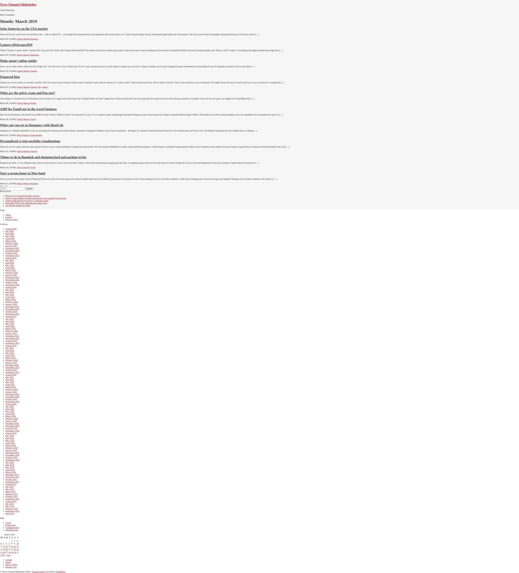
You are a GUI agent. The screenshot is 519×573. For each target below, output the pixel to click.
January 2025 (11, 275)
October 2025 (11, 253)
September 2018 (12, 460)
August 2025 (10, 258)
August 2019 (10, 433)
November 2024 (12, 280)
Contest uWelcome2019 (16, 45)
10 (18, 543)
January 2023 (11, 333)
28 (10, 552)
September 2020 (12, 401)
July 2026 (9, 231)
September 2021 (12, 372)
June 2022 (9, 350)
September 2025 (12, 255)
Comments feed (12, 527)
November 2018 (12, 455)
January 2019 (11, 450)
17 (18, 546)
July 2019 (9, 436)
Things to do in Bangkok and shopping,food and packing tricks (43, 157)
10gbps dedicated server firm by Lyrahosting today (27, 201)
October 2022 (11, 341)
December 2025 (12, 248)
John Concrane (23, 167)
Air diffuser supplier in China (17, 205)
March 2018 (10, 472)
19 (4, 549)
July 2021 (9, 377)
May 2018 (9, 467)
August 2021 (10, 375)
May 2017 (9, 489)
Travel (33, 119)
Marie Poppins (23, 135)
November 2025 (12, 251)
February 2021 (11, 389)
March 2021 (10, 387)
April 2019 (10, 443)
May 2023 (9, 324)
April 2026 (10, 238)
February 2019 (11, 448)
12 (4, 546)
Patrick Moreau (23, 39)
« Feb (2, 555)
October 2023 (11, 311)
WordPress (60, 572)
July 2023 (9, 319)
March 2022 (10, 358)
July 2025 (9, 260)
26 (4, 552)
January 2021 (11, 392)
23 (15, 549)
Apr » (8, 555)
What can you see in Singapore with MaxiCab (31, 125)
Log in (8, 523)
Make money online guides (18, 60)
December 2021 (12, 365)
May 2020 (9, 411)
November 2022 (12, 338)
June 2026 (9, 234)
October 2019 (11, 428)
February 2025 (11, 272)
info (39, 87)
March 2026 (10, 241)
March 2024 (10, 299)
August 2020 (10, 404)
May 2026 (9, 236)
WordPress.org (11, 530)
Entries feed (10, 525)
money (45, 87)
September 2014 (12, 511)
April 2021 (10, 384)
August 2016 (10, 501)
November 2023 (12, 309)
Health (33, 103)
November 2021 (12, 367)
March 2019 (10, 445)
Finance (33, 71)
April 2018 (10, 470)
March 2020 (10, 416)
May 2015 (9, 506)
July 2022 (9, 348)
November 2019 (12, 426)
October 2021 (11, 370)
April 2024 (10, 297)
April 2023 (10, 326)
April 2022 (10, 355)
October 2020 (11, 399)
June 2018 (9, 465)
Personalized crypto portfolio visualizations (30, 141)
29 (12, 552)
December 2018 (12, 453)
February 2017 (11, 494)
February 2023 (11, 331)
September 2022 (12, 343)
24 (18, 549)
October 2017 (11, 479)
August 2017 (10, 484)
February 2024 (11, 302)
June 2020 (9, 409)
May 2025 (9, 265)
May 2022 (9, 353)
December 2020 (12, 394)
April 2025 (10, 268)
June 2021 (9, 380)
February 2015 (11, 509)
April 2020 (10, 414)
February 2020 (11, 419)
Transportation (36, 135)
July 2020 (9, 406)
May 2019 (9, 440)
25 (1, 552)
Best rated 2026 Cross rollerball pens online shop (26, 203)
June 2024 (9, 292)
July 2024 (9, 290)
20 (7, 549)
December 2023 (12, 307)
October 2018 (11, 457)
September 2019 (12, 431)
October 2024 (11, 282)
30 (15, 552)
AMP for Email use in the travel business (28, 109)
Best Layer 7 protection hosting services (22, 196)
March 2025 (10, 270)
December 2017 (12, 474)
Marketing (34, 55)
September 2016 (12, 499)
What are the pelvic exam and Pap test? (27, 93)
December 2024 (12, 277)
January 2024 (11, 304)
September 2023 (12, 314)
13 (7, 546)
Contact (8, 217)
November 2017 (12, 477)
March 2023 (10, 328)
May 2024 (9, 294)
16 (15, 546)
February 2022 (11, 360)
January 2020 (11, 421)
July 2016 (9, 504)
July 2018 (9, 462)
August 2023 (10, 316)
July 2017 (9, 487)
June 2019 (9, 438)
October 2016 (11, 496)
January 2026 (11, 246)
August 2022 (10, 346)
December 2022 (12, 336)
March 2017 (10, 492)
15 (12, 546)
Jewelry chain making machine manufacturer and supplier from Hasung (35, 198)
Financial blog (10, 77)
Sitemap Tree (11, 567)
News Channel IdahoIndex (18, 4)
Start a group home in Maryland (22, 173)
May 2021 (9, 382)
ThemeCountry (38, 572)
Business (34, 39)
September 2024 (12, 285)
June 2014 (9, 513)
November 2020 (12, 397)
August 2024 (10, 287)
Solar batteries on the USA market (24, 28)
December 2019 (12, 423)
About (8, 215)
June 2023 (9, 321)
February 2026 (11, 243)
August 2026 (10, 229)
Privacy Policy (11, 219)
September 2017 (12, 482)
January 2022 (11, 363)
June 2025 (9, 263)
